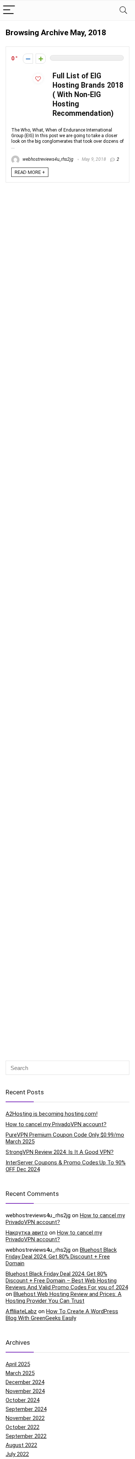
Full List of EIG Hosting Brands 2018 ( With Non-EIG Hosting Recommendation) (87, 95)
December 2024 (25, 1382)
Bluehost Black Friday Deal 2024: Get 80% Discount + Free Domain (61, 1257)
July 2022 (17, 1454)
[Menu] (9, 10)
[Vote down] (28, 59)
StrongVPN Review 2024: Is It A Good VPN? (60, 1152)
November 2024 (25, 1391)
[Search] (123, 10)
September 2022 (26, 1436)
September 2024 (26, 1409)
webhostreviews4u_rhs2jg (47, 159)
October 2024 (22, 1400)
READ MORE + (30, 172)
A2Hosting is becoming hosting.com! (52, 1113)
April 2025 (18, 1364)
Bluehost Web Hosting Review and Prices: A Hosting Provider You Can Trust (64, 1297)
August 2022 (21, 1445)
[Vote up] (41, 59)
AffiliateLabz (21, 1311)
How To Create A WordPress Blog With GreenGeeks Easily (62, 1314)
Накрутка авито (27, 1232)
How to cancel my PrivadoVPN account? (56, 1124)
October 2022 (22, 1427)
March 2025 (20, 1373)
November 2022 (25, 1418)
